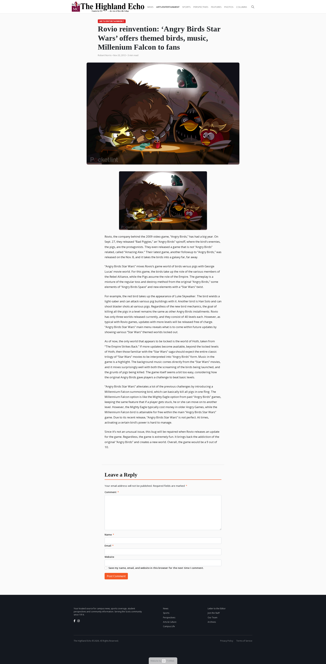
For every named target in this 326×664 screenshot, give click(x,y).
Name (109, 534)
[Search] (252, 6)
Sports (186, 6)
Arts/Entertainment (167, 6)
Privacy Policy (226, 640)
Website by (162, 660)
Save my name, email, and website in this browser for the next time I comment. (156, 568)
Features (216, 6)
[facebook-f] (74, 621)
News (150, 6)
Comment (112, 492)
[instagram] (78, 621)
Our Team (212, 617)
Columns (241, 6)
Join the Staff (214, 612)
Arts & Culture (169, 621)
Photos (228, 6)
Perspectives (200, 6)
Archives (212, 621)
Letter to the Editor (217, 608)
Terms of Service (244, 640)
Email (109, 545)
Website (109, 556)
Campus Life (169, 626)
